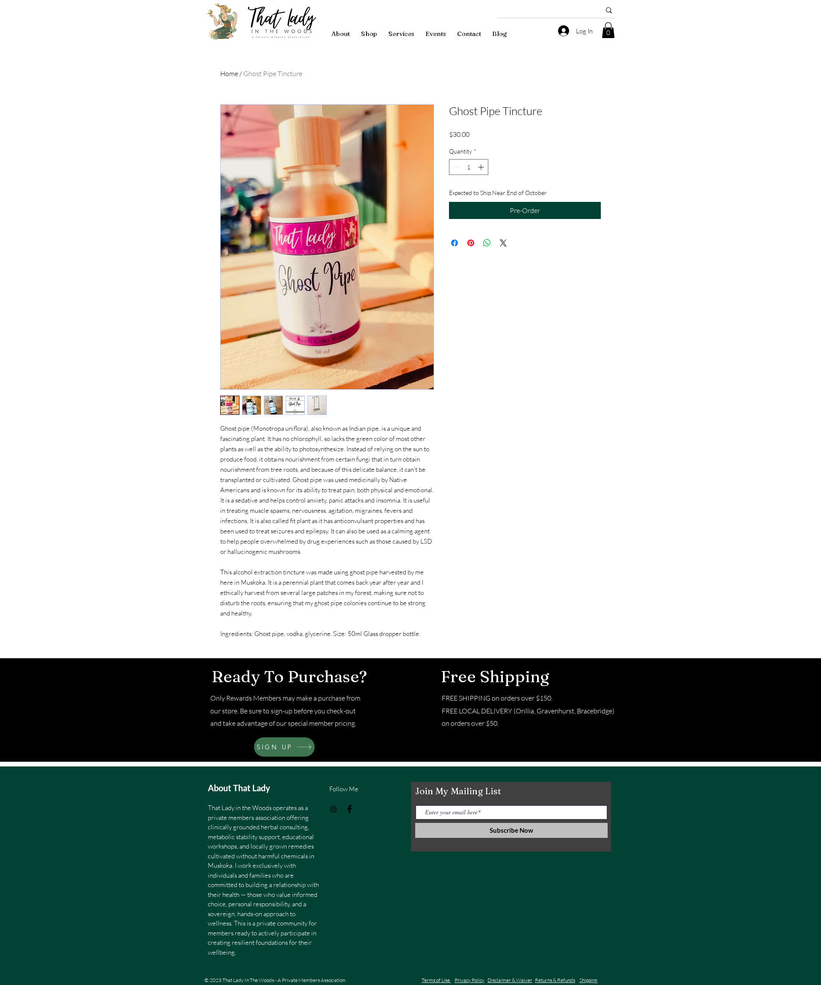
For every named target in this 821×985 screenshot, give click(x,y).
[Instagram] (333, 809)
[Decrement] (455, 167)
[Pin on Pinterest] (471, 243)
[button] (608, 30)
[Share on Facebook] (454, 243)
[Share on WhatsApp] (487, 243)
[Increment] (481, 167)
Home (229, 73)
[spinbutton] (468, 167)
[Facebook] (350, 809)
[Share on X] (503, 243)
